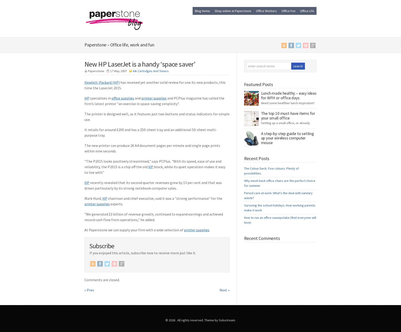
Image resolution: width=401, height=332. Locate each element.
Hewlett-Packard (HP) (102, 82)
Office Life (307, 11)
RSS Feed (284, 45)
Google (313, 45)
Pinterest (305, 45)
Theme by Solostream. (220, 320)
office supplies (123, 98)
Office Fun (288, 11)
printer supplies (154, 98)
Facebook (291, 45)
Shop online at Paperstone (233, 11)
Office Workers (266, 11)
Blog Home (202, 11)
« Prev (89, 290)
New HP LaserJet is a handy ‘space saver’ (139, 64)
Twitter (298, 45)
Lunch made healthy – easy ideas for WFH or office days (289, 95)
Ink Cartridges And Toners (151, 71)
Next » (225, 290)
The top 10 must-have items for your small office (288, 116)
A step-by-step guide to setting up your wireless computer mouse (287, 138)
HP (86, 98)
